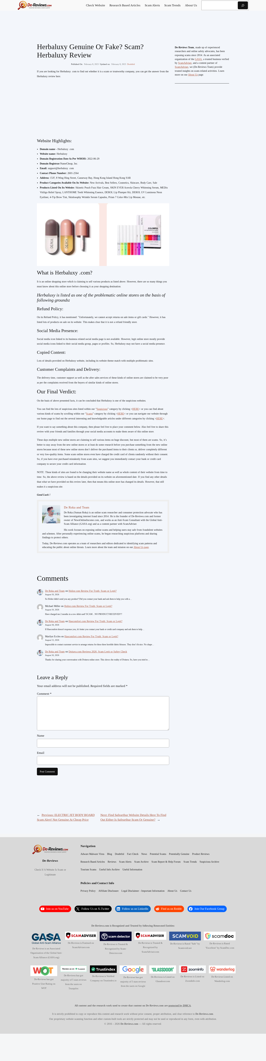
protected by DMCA (179, 1005)
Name (40, 735)
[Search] (243, 5)
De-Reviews (50, 860)
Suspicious (102, 409)
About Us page (141, 547)
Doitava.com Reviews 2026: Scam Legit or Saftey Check (98, 651)
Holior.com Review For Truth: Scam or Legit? (93, 591)
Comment (44, 693)
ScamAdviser (184, 63)
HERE (135, 409)
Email (40, 753)
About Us (193, 74)
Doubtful (131, 64)
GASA (198, 59)
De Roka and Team (55, 591)
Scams (89, 413)
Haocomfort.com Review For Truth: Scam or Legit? (95, 621)
